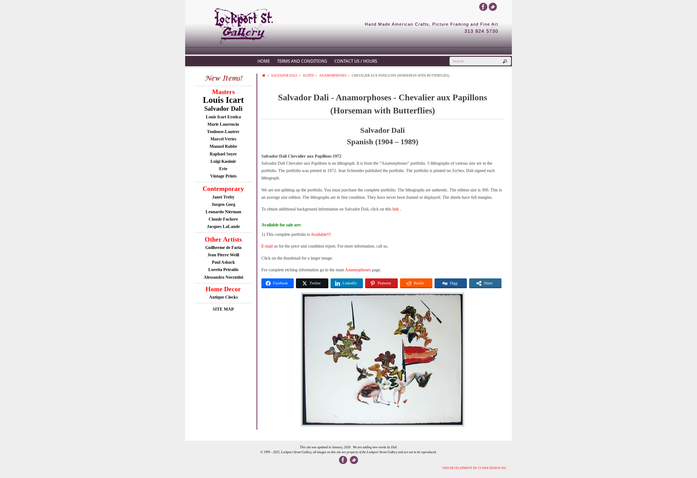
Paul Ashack (223, 262)
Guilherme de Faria (223, 247)
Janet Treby (223, 197)
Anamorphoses (333, 75)
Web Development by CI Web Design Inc (474, 468)
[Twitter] (493, 7)
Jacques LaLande (223, 226)
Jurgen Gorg (223, 204)
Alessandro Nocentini (223, 277)
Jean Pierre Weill (223, 254)
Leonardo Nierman (223, 211)
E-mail (267, 246)
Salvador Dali (284, 75)
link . (396, 209)
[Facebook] (483, 7)
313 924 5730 (481, 31)
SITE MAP (223, 309)
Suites (308, 75)
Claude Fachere (223, 219)
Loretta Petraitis (223, 269)
